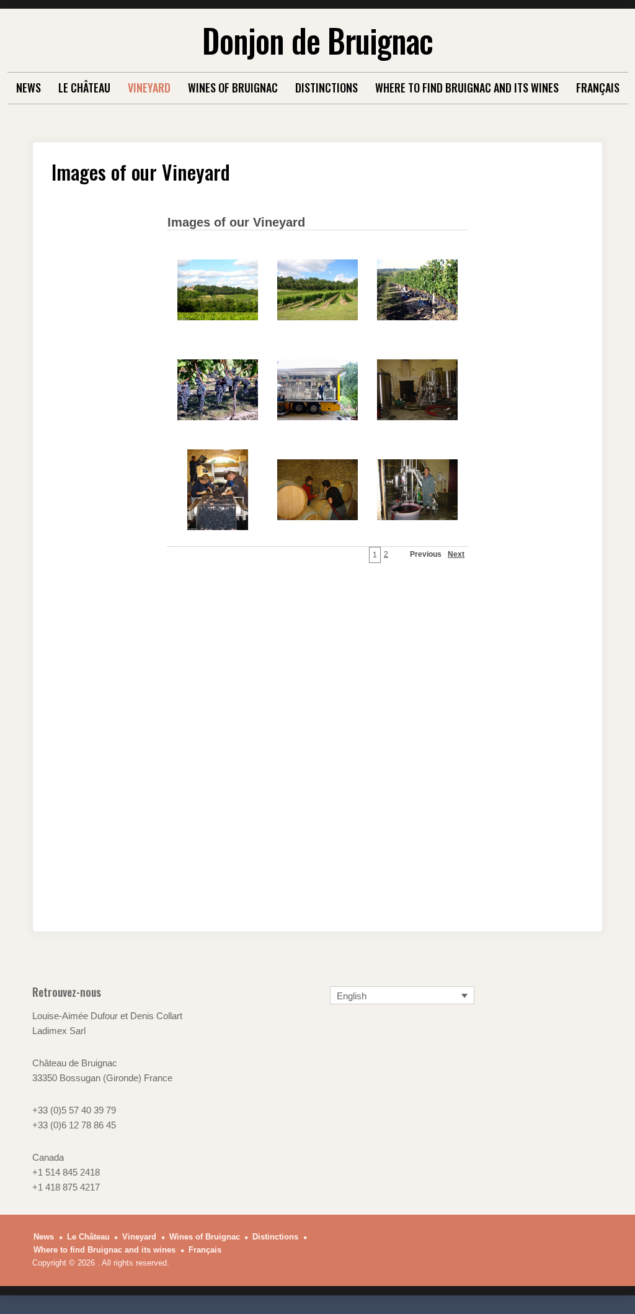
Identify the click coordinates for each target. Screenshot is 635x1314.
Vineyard (149, 87)
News (28, 87)
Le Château (84, 87)
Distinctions (326, 87)
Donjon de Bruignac (317, 40)
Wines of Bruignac (233, 87)
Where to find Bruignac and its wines (467, 87)
